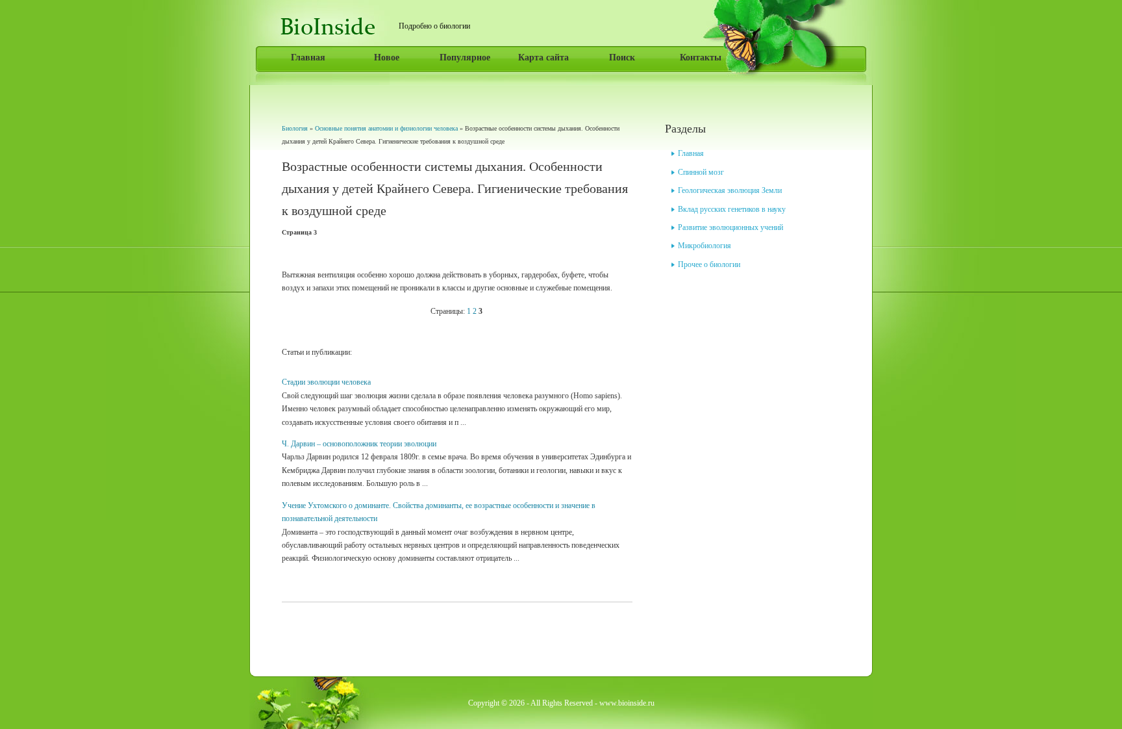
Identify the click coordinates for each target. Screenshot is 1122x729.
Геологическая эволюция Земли (730, 190)
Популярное (465, 57)
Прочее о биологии (709, 264)
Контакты (700, 57)
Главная (308, 57)
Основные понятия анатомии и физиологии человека (386, 128)
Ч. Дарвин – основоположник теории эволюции (359, 443)
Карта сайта (543, 57)
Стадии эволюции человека (326, 382)
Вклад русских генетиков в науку (732, 209)
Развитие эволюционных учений (730, 227)
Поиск (622, 57)
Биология (295, 128)
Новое (386, 57)
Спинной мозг (701, 172)
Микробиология (704, 245)
